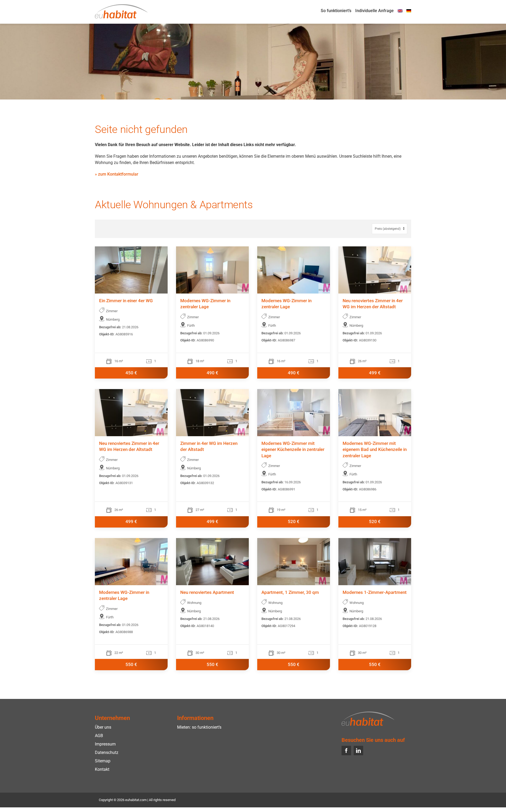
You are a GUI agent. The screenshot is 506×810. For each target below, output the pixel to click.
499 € (375, 372)
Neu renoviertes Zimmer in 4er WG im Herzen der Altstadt (373, 303)
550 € (131, 664)
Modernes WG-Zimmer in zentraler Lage (205, 303)
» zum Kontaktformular (116, 174)
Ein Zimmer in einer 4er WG (126, 300)
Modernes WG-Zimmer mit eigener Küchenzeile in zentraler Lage (292, 450)
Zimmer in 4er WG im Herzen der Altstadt (208, 446)
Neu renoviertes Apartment (207, 592)
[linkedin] (358, 750)
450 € (131, 372)
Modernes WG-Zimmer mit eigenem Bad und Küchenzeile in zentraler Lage (375, 450)
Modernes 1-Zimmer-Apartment (375, 592)
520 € (293, 521)
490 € (212, 372)
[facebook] (346, 750)
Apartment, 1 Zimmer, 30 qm (290, 592)
